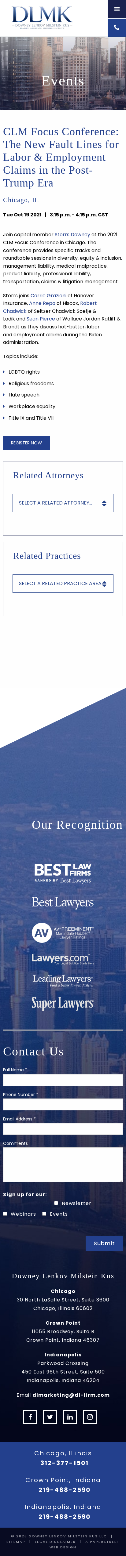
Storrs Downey (72, 234)
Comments (15, 1143)
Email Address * (19, 1119)
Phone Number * (20, 1094)
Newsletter (76, 1203)
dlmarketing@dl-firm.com (71, 1395)
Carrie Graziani (48, 295)
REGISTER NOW (26, 443)
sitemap (15, 1541)
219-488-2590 (65, 1489)
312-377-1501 (64, 1463)
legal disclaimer (55, 1541)
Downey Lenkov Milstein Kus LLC (68, 1536)
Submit (104, 1243)
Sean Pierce (41, 318)
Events (59, 1214)
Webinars (23, 1214)
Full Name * (15, 1070)
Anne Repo (42, 303)
